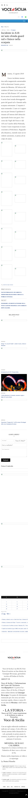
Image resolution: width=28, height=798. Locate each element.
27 (17, 608)
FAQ (12, 786)
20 (17, 606)
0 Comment (13, 30)
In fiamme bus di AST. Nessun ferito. (10, 372)
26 (6, 608)
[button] (2, 5)
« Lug (3, 614)
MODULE (23, 786)
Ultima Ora (6, 26)
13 (17, 604)
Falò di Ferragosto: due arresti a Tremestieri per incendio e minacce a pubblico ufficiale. (12, 294)
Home (2, 26)
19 (6, 606)
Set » (8, 614)
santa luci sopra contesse (8, 284)
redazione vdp (4, 45)
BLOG (8, 786)
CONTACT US (17, 786)
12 (6, 604)
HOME (4, 786)
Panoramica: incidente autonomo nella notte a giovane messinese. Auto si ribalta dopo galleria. (13, 305)
